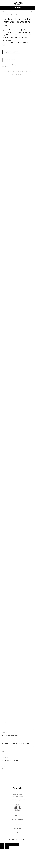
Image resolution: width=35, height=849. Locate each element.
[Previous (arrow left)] (2, 847)
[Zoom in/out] (2, 844)
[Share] (11, 844)
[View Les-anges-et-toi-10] (17, 106)
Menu (19, 8)
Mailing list (17, 828)
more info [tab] (6, 723)
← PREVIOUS (3, 11)
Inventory (5, 14)
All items (28, 71)
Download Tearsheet (10, 59)
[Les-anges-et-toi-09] (17, 211)
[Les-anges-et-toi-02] (17, 629)
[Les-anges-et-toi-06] (17, 390)
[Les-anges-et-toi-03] (17, 569)
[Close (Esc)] (16, 844)
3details (17, 3)
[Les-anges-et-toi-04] (17, 509)
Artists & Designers (17, 820)
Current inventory (17, 74)
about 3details (17, 824)
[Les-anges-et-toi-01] (17, 688)
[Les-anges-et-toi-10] (17, 152)
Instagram (17, 833)
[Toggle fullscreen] (7, 844)
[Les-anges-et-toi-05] (17, 450)
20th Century (14, 14)
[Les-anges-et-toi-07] (17, 331)
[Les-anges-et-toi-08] (17, 271)
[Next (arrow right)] (7, 847)
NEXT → (32, 11)
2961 (3, 769)
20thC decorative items (18, 71)
